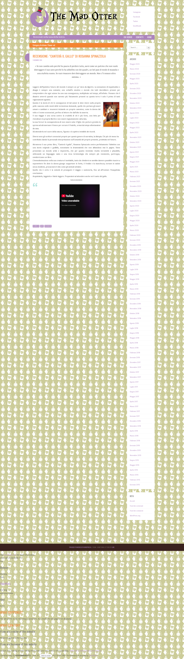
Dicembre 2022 (135, 93)
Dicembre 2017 (135, 362)
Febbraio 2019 (135, 294)
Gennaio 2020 (135, 240)
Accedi (132, 501)
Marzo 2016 (134, 436)
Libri (42, 226)
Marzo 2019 (134, 289)
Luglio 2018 (134, 328)
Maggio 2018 (134, 338)
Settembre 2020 (135, 201)
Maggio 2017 (134, 397)
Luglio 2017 (134, 387)
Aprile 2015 (134, 470)
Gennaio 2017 (135, 416)
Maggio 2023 (135, 79)
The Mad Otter (83, 16)
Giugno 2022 (134, 123)
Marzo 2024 (134, 69)
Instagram (136, 12)
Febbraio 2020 (135, 235)
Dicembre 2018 (135, 304)
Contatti (139, 37)
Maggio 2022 (135, 128)
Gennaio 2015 (135, 485)
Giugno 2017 (134, 392)
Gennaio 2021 (135, 181)
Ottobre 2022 (135, 103)
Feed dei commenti (136, 511)
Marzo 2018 (134, 348)
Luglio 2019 (134, 269)
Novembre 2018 (135, 309)
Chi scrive (128, 37)
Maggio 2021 (134, 162)
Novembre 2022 (136, 98)
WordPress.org (135, 516)
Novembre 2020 (136, 191)
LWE (113, 547)
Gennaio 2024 (135, 74)
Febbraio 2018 (135, 353)
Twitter (135, 21)
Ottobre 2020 (135, 196)
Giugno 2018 (134, 333)
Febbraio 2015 (135, 480)
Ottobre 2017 (134, 372)
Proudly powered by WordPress (80, 547)
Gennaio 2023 (135, 88)
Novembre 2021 (135, 137)
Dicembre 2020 (135, 186)
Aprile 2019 (134, 284)
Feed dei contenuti (136, 506)
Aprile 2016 (134, 431)
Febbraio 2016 (135, 441)
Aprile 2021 (134, 167)
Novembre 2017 (135, 367)
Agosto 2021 (134, 152)
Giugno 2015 (134, 460)
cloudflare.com (10, 555)
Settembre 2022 (135, 108)
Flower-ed (36, 226)
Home (149, 37)
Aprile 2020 (134, 225)
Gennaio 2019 (135, 299)
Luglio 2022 (134, 118)
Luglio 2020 (134, 211)
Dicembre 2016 (135, 421)
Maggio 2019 (134, 279)
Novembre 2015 (135, 455)
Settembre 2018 (135, 318)
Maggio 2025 (135, 64)
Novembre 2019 (135, 250)
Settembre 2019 (135, 260)
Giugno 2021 (134, 157)
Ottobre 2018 (134, 313)
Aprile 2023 (134, 83)
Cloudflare (5, 583)
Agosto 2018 (134, 323)
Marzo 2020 (134, 230)
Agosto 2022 (134, 113)
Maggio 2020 (135, 221)
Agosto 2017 (134, 382)
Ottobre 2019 (134, 255)
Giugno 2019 (134, 274)
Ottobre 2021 (134, 142)
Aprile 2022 (134, 132)
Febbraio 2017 (135, 411)
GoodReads (137, 26)
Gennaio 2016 (135, 445)
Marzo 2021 (134, 172)
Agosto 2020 (134, 206)
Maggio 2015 (134, 465)
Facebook (136, 17)
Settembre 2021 (135, 147)
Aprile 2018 (134, 343)
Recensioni (48, 226)
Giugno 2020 (134, 216)
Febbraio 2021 (135, 176)
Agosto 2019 (134, 264)
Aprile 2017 (134, 402)
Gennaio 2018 (135, 357)
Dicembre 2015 (135, 450)
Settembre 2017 (135, 377)
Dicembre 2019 (135, 245)
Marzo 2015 (134, 475)
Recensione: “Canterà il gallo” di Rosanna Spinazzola (69, 56)
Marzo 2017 (134, 406)
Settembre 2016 (135, 426)
